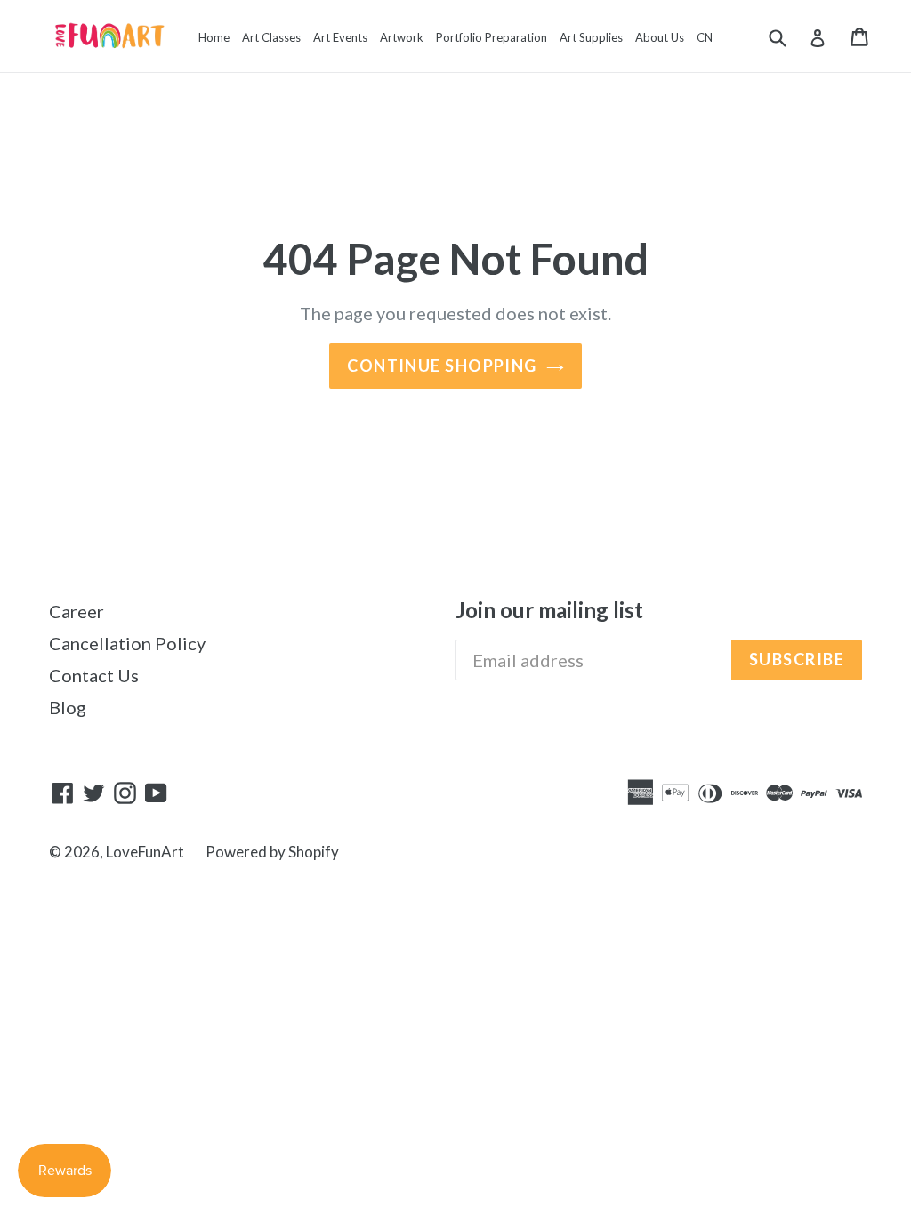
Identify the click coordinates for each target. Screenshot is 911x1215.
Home (214, 37)
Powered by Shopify (272, 851)
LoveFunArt (145, 851)
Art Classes (271, 37)
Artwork (401, 37)
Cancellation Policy (127, 643)
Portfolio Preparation (491, 37)
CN (705, 37)
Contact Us (94, 675)
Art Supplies (591, 37)
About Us (659, 37)
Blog (67, 707)
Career (76, 611)
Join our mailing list (549, 610)
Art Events (340, 37)
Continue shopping (441, 365)
